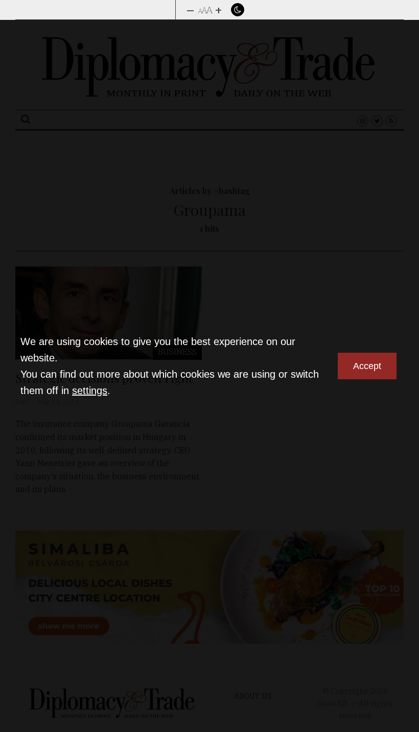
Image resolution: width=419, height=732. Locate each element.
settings (89, 390)
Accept (367, 366)
